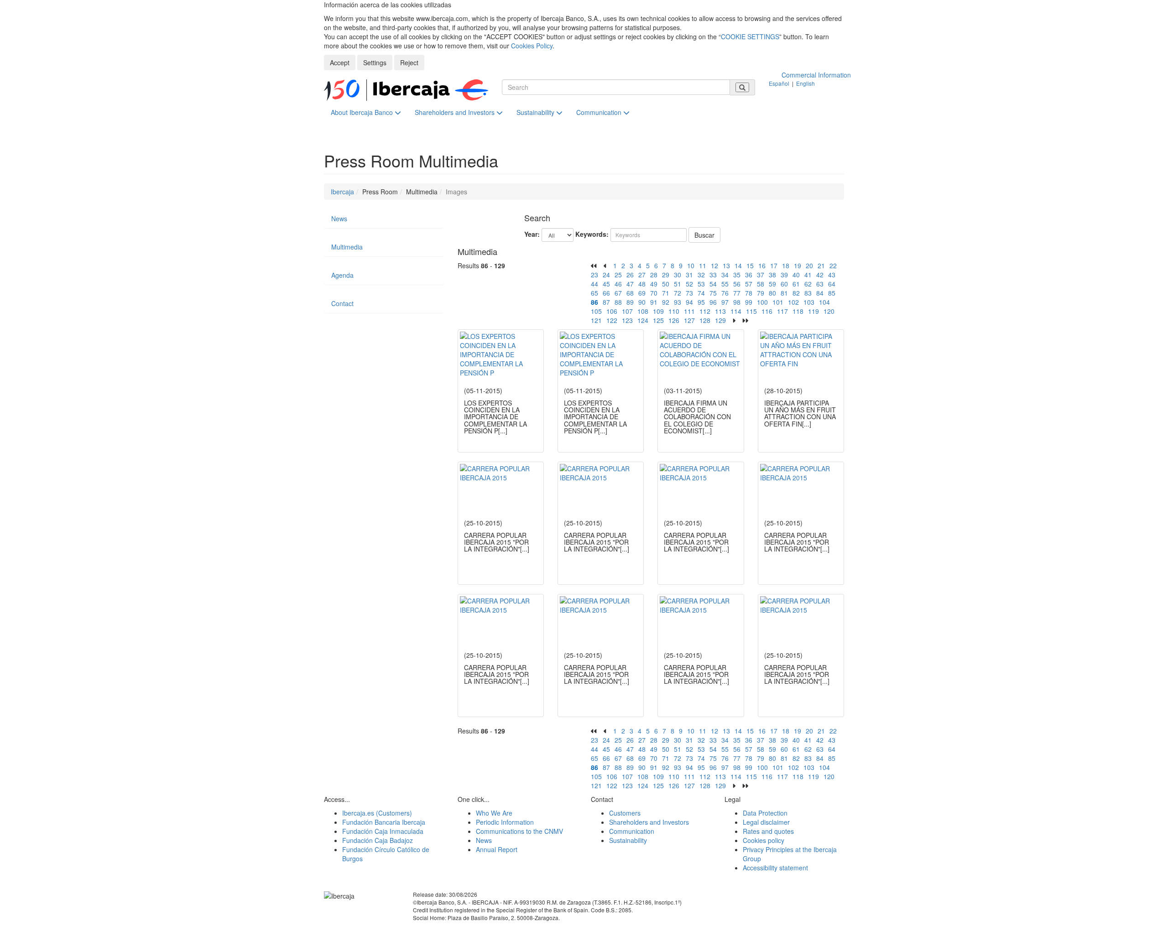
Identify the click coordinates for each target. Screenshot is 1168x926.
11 (702, 265)
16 (762, 265)
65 (594, 292)
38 (772, 274)
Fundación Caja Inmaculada (382, 831)
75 (713, 292)
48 (642, 283)
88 (618, 302)
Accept (339, 62)
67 (618, 292)
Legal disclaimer (766, 822)
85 (831, 292)
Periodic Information (505, 822)
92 (665, 302)
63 (820, 283)
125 (658, 320)
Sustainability (536, 112)
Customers (625, 812)
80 (772, 292)
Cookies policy (763, 840)
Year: (532, 234)
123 (627, 320)
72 (677, 292)
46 (618, 283)
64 (831, 283)
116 (766, 311)
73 (689, 292)
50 (665, 283)
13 (726, 265)
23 (594, 274)
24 (606, 274)
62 (808, 283)
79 (760, 292)
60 (784, 283)
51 (677, 283)
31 (689, 274)
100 (762, 302)
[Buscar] (742, 87)
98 (736, 302)
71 (665, 292)
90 (642, 302)
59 (772, 283)
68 (630, 292)
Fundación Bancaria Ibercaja (383, 822)
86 (594, 302)
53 (701, 283)
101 (777, 302)
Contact (342, 303)
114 (735, 311)
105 (596, 311)
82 (796, 292)
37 (760, 274)
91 (653, 302)
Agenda (342, 275)
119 (813, 311)
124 (642, 320)
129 (720, 320)
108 (642, 311)
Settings (374, 62)
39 (784, 274)
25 (618, 274)
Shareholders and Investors (455, 112)
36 (748, 274)
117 (782, 311)
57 (748, 283)
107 (627, 311)
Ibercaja (342, 191)
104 (824, 302)
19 (797, 265)
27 (642, 274)
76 (725, 292)
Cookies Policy (532, 45)
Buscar (704, 234)
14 (738, 265)
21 (821, 265)
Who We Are (494, 812)
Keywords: (592, 234)
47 (630, 283)
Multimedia (347, 246)
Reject (409, 62)
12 (714, 265)
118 (798, 311)
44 (594, 283)
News (339, 218)
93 (677, 302)
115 (751, 311)
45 (606, 283)
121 (596, 320)
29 (665, 274)
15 (750, 265)
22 (833, 265)
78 (748, 292)
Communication (599, 112)
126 (673, 320)
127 (689, 320)
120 (829, 311)
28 (653, 274)
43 (831, 274)
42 (820, 274)
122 (611, 320)
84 (820, 292)
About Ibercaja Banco (363, 112)
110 (673, 311)
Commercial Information (816, 74)
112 (704, 311)
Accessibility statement (775, 867)
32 (701, 274)
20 (809, 265)
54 (713, 283)
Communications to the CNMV (519, 831)
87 (606, 302)
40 (796, 274)
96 (713, 302)
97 (725, 302)
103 (808, 302)
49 (653, 283)
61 (796, 283)
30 (677, 274)
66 (606, 292)
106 (611, 311)
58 (760, 283)
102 (793, 302)
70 (653, 292)
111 (689, 311)
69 (642, 292)
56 (736, 283)
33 (713, 274)
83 (808, 292)
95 (701, 302)
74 (701, 292)
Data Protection (765, 812)
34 (725, 274)
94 (689, 302)
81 (784, 292)
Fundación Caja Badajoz (377, 840)
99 (748, 302)
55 (725, 283)
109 (658, 311)
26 (630, 274)
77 (736, 292)
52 (689, 283)
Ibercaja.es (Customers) (377, 812)
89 (630, 302)
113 (720, 311)
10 (690, 265)
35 (736, 274)
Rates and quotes (768, 831)
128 (704, 320)
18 (785, 265)
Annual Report (496, 849)
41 (808, 274)
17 (773, 265)
